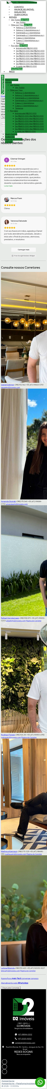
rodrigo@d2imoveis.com (11, 737)
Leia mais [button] (8, 186)
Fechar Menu (17, 69)
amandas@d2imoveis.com (17, 504)
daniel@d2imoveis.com (10, 387)
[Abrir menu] (1, 76)
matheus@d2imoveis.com (15, 854)
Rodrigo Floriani (8, 734)
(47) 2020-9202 (24, 1039)
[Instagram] (23, 1061)
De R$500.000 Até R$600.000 (30, 63)
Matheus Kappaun (9, 851)
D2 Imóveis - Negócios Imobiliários (22, 2)
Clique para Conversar (10, 988)
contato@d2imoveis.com (25, 1043)
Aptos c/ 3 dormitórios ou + (28, 30)
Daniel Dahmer (7, 384)
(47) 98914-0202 (25, 1034)
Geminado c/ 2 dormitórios (28, 32)
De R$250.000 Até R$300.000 (30, 53)
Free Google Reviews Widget (24, 256)
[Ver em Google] (6, 160)
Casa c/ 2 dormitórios (25, 38)
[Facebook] (23, 1066)
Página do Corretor (33, 621)
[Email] (23, 1071)
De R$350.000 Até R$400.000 (30, 58)
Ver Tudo (25, 19)
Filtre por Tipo (17, 25)
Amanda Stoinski (8, 501)
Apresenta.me (8, 1081)
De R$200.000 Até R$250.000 (30, 51)
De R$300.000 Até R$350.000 (30, 56)
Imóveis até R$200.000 (26, 48)
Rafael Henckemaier (10, 618)
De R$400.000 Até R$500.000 (30, 61)
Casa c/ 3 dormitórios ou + (27, 40)
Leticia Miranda (8, 968)
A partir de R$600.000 (26, 66)
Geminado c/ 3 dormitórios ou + (30, 35)
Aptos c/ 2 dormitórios (26, 27)
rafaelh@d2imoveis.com (16, 621)
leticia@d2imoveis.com (10, 971)
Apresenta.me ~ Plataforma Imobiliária (19, 1083)
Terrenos (20, 43)
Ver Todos (15, 19)
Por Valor (15, 45)
